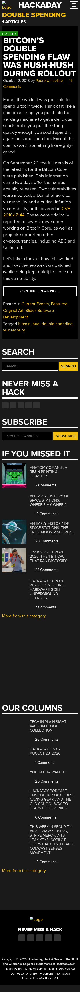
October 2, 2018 (16, 80)
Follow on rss (28, 405)
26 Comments (46, 739)
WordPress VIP (48, 978)
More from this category (24, 616)
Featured (59, 303)
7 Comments (45, 607)
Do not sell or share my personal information (40, 973)
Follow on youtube (21, 405)
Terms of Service (35, 969)
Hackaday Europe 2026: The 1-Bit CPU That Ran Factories (48, 556)
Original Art (13, 310)
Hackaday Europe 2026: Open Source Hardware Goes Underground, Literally (48, 589)
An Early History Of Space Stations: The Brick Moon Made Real (52, 528)
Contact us (36, 405)
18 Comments (46, 862)
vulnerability (14, 330)
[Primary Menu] (74, 5)
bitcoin (24, 323)
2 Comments (45, 485)
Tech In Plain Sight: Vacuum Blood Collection (48, 726)
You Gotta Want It (48, 772)
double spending (57, 323)
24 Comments (46, 570)
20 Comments (46, 541)
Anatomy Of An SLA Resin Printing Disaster (48, 471)
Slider (31, 310)
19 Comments (46, 514)
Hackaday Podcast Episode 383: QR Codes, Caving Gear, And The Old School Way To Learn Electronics (51, 799)
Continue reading (48, 292)
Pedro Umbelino (49, 80)
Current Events (35, 303)
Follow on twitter (13, 405)
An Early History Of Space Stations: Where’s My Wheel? (49, 500)
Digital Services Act (62, 969)
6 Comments (45, 817)
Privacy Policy (13, 969)
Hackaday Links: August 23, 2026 (45, 751)
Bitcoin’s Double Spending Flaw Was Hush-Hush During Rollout (39, 57)
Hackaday (40, 5)
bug (36, 323)
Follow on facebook (5, 405)
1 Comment (44, 762)
